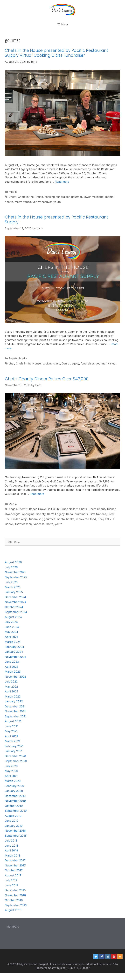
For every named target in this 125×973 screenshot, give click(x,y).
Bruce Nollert (69, 509)
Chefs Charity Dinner (102, 509)
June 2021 (11, 726)
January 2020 (14, 790)
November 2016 (15, 895)
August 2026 (13, 562)
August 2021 (13, 721)
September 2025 (16, 577)
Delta (69, 514)
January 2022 (14, 701)
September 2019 (16, 810)
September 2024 (16, 612)
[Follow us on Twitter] (95, 956)
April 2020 (11, 776)
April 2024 (11, 637)
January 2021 (13, 751)
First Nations (98, 514)
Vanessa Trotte (43, 524)
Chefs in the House (30, 196)
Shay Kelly (104, 519)
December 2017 (15, 860)
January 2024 (14, 651)
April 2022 (11, 691)
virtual (112, 363)
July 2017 (11, 880)
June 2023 (12, 661)
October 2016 (14, 900)
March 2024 (13, 641)
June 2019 (12, 820)
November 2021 (15, 711)
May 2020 (11, 771)
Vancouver (45, 201)
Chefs (12, 196)
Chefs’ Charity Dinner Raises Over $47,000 (47, 379)
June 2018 (11, 845)
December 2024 (15, 597)
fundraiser (62, 196)
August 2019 (13, 815)
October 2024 (14, 607)
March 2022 (13, 696)
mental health (65, 519)
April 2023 (11, 666)
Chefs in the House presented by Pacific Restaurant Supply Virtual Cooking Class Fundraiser (56, 53)
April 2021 (11, 736)
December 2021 (15, 706)
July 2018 (11, 840)
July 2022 (11, 681)
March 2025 (13, 587)
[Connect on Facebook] (101, 956)
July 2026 (11, 567)
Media (13, 191)
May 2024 (11, 631)
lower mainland (94, 196)
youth (57, 201)
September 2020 (16, 761)
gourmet (76, 196)
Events (13, 358)
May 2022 (11, 686)
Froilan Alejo (19, 519)
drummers (81, 514)
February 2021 (14, 746)
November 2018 (15, 830)
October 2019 (14, 805)
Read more (62, 181)
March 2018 (12, 855)
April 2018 (11, 850)
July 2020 (11, 766)
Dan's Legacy (70, 363)
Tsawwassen (23, 524)
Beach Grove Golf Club (44, 509)
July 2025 (11, 582)
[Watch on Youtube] (114, 956)
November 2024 (15, 602)
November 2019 (15, 800)
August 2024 (13, 617)
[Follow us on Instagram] (108, 956)
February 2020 (14, 786)
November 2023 (15, 656)
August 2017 (13, 875)
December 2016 (15, 890)
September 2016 (16, 905)
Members (13, 926)
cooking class (51, 363)
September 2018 (16, 835)
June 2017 (11, 885)
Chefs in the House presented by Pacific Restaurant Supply (56, 219)
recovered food (86, 519)
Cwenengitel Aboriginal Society (25, 514)
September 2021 (16, 716)
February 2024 (14, 646)
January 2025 (14, 592)
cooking (50, 196)
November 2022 (15, 676)
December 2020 (15, 756)
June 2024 (12, 627)
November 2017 (15, 865)
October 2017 (14, 870)
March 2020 (13, 781)
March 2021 (12, 741)
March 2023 (13, 671)
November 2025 (15, 572)
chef (11, 363)
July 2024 (11, 622)
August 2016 (13, 910)
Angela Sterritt (18, 509)
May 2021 (11, 731)
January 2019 (14, 825)
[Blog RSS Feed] (120, 956)
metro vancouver (25, 201)
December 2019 (15, 796)
